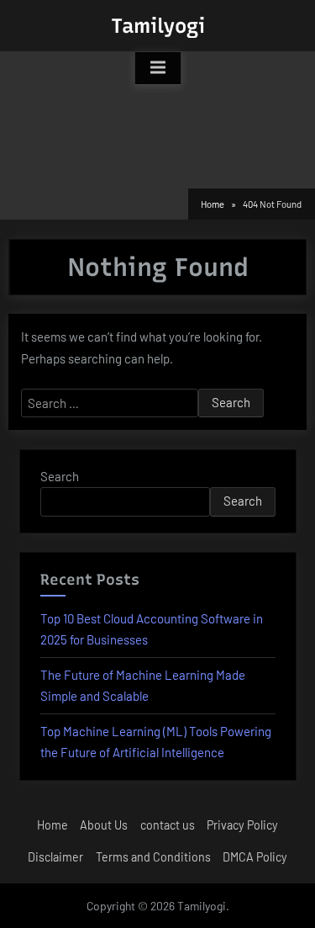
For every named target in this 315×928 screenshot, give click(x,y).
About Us (104, 825)
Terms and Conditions (153, 857)
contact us (167, 825)
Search (59, 476)
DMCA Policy (255, 857)
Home (52, 825)
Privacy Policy (242, 825)
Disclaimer (55, 857)
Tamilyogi (158, 25)
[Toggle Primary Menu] (157, 68)
